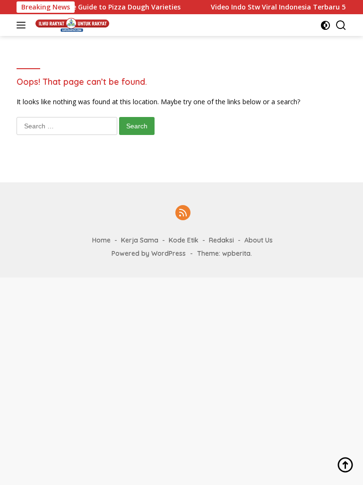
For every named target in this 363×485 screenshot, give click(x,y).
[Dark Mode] (325, 25)
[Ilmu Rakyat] (71, 25)
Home (101, 240)
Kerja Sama (139, 240)
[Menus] (23, 25)
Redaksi (221, 240)
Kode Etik (184, 240)
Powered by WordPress (149, 253)
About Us (258, 240)
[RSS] (182, 213)
